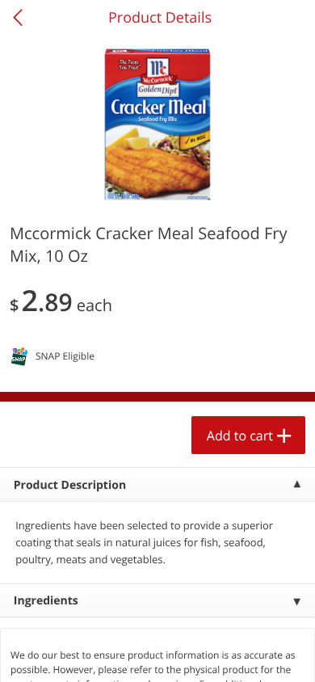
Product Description (70, 485)
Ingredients (46, 600)
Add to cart (240, 435)
